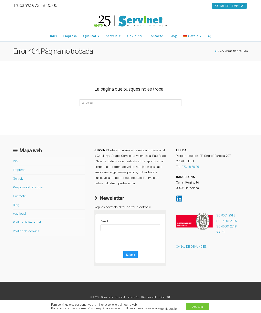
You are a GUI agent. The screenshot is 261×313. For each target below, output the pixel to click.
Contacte (19, 196)
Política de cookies (26, 231)
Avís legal (19, 213)
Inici (15, 161)
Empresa (19, 170)
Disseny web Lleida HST (155, 297)
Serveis (18, 178)
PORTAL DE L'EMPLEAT (229, 6)
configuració (168, 308)
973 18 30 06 (190, 167)
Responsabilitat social (28, 187)
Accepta (197, 306)
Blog (16, 205)
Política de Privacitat (27, 222)
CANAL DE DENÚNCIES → (193, 246)
